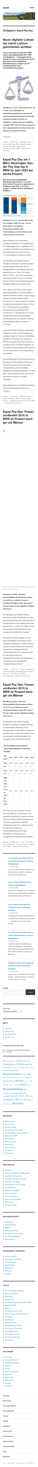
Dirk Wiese (28, 1064)
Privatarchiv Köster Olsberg (14, 1233)
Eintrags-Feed (9, 1031)
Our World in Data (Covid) (13, 1311)
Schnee (31, 1096)
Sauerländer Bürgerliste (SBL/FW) (14, 1096)
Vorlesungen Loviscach (12, 1334)
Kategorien (6, 1008)
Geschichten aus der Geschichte (15, 1184)
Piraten (29, 1084)
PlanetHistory (9, 1202)
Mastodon (6, 1456)
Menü (32, 8)
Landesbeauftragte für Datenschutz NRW (18, 1302)
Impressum (7, 1426)
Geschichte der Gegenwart (13, 1176)
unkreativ (8, 1274)
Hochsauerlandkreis (12, 1073)
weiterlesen (6, 136)
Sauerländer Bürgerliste (19, 1093)
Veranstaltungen (9, 1446)
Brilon (25, 1061)
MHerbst (8, 1228)
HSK (24, 1074)
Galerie (5, 1421)
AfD (4, 1061)
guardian (8, 1365)
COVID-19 (19, 1064)
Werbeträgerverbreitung (12, 1337)
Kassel (12, 1077)
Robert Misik (9, 1144)
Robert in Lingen (10, 1141)
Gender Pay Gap (24, 401)
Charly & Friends (10, 1256)
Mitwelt (7, 1308)
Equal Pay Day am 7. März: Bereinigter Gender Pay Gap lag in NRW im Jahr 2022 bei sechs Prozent (18, 166)
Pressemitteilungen (25, 144)
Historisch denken (11, 1193)
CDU (29, 1061)
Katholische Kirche (19, 1077)
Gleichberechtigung (8, 148)
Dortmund (6, 1067)
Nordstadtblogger (10, 1262)
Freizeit (5, 1416)
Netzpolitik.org (10, 1138)
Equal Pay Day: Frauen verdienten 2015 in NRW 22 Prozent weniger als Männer (18, 689)
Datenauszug (8, 1436)
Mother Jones (9, 1380)
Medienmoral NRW (11, 1136)
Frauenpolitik (29, 669)
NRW (17, 144)
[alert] (19, 1051)
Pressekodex (9, 1317)
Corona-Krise (8, 1064)
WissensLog (9, 1150)
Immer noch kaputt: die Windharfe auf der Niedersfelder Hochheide (19, 907)
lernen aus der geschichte (13, 1199)
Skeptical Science (10, 1322)
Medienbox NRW (10, 1305)
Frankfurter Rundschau (12, 1363)
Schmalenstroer (10, 1239)
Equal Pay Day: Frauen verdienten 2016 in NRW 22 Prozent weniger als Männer (18, 416)
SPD (17, 1099)
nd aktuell (8, 1383)
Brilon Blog (9, 1222)
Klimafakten (9, 1296)
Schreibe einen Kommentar (13, 403)
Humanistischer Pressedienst (14, 1130)
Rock (25, 1089)
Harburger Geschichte (12, 1190)
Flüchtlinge (16, 1067)
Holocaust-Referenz (11, 1196)
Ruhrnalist (8, 1271)
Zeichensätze (9, 1340)
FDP (11, 1067)
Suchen (5, 988)
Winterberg (18, 1103)
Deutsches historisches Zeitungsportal (17, 1173)
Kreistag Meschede (8, 1081)
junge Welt (8, 1374)
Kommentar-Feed (10, 1034)
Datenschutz (7, 1431)
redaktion (5, 142)
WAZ (21, 1100)
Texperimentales (10, 1147)
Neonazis (26, 1081)
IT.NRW (14, 107)
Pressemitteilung (8, 676)
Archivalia (8, 1170)
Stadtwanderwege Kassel (13, 1325)
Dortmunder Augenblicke (13, 1259)
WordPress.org (9, 1037)
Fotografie (22, 1067)
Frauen (29, 142)
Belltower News (10, 1121)
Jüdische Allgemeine (11, 1371)
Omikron (11, 1084)
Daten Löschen (8, 1441)
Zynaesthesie (9, 1153)
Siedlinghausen (8, 1099)
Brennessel (7, 1401)
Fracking (27, 1067)
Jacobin (7, 1368)
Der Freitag (8, 1357)
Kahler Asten (6, 1077)
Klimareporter (9, 1299)
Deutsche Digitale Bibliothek (14, 1291)
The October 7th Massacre (13, 1328)
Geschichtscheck (10, 1187)
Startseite (6, 1395)
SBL (26, 1096)
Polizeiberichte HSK (11, 1230)
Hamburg (5, 1070)
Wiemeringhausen (7, 1104)
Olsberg (5, 1085)
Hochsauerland (13, 1070)
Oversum (16, 1084)
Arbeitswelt (23, 142)
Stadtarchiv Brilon (11, 1205)
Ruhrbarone (9, 1268)
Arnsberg (19, 1061)
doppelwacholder (10, 1225)
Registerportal (9, 1320)
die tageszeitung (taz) (11, 1360)
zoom (6, 7)
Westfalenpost (28, 1100)
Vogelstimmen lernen (12, 1331)
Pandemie (23, 1084)
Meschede (19, 1080)
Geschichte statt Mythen (12, 1182)
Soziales (5, 146)
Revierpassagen (10, 1265)
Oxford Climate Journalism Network (16, 1314)
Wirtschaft (12, 146)
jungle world (9, 1377)
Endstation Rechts (11, 1127)
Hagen (31, 1067)
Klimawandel (28, 1077)
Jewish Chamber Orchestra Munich (16, 1133)
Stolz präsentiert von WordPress (25, 1463)
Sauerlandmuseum (7, 1093)
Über (4, 1451)
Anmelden (8, 1028)
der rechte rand (9, 1124)
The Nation (8, 1386)
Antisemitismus (11, 1061)
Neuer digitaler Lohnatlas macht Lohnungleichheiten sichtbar (18, 43)
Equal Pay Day (21, 146)
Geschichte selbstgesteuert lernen (15, 1179)
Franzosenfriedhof (9, 1406)
